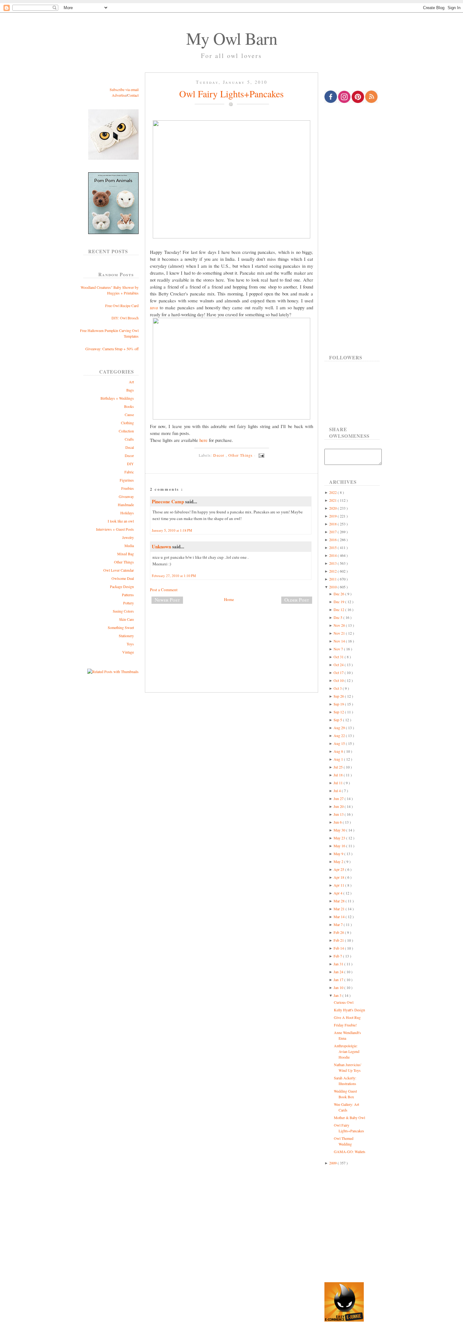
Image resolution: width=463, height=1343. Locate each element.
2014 (333, 555)
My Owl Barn (231, 38)
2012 (333, 571)
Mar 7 (339, 924)
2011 (333, 578)
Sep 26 (339, 696)
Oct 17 (339, 672)
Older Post (296, 600)
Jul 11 (339, 782)
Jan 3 (338, 995)
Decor (129, 455)
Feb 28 (339, 932)
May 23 (340, 837)
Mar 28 (340, 900)
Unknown (162, 546)
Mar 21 (340, 908)
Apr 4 (338, 892)
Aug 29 (340, 727)
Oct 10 (339, 680)
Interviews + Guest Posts (115, 529)
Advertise (119, 95)
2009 (333, 1162)
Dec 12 (339, 609)
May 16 (340, 845)
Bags (130, 389)
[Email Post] (260, 455)
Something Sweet (121, 627)
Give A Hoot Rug (347, 1017)
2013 (333, 563)
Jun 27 (339, 798)
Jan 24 (339, 971)
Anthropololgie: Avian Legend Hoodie (346, 1051)
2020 (333, 508)
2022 (333, 492)
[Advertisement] (231, 629)
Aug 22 (340, 735)
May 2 (339, 861)
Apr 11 (339, 885)
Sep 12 (339, 711)
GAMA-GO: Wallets (349, 1151)
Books (129, 406)
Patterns (128, 594)
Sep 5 (338, 719)
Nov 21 (340, 633)
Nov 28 (340, 625)
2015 (333, 547)
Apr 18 (339, 877)
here (203, 440)
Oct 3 (338, 688)
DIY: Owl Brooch (125, 317)
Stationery (126, 635)
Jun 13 (339, 814)
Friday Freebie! (345, 1024)
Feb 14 (339, 948)
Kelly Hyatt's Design (349, 1009)
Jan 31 (339, 963)
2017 (333, 531)
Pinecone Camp (168, 501)
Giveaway (126, 496)
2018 (333, 523)
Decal (129, 447)
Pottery (128, 602)
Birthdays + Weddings (117, 398)
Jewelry (128, 537)
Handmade (126, 504)
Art (131, 381)
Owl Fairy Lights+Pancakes (231, 93)
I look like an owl (121, 520)
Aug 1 (339, 759)
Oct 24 (339, 664)
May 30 (340, 829)
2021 (333, 500)
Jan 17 (339, 979)
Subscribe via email (124, 89)
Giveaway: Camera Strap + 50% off (112, 348)
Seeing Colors (123, 611)
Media (129, 545)
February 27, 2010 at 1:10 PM (174, 575)
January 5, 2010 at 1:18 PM (172, 530)
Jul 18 (339, 774)
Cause (129, 414)
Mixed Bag (125, 553)
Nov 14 (340, 640)
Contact (133, 95)
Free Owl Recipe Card (122, 305)
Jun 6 (338, 822)
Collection (126, 430)
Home (229, 599)
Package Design (122, 586)
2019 (333, 515)
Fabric (129, 471)
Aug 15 (340, 743)
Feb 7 (338, 955)
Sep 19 (339, 703)
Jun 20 (339, 806)
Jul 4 (338, 790)
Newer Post (167, 600)
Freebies (127, 488)
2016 (333, 539)
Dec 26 (339, 593)
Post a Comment (164, 589)
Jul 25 (339, 766)
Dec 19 (339, 601)
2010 (333, 586)
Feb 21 (339, 940)
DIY (130, 463)
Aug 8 (339, 751)
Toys (130, 643)
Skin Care (126, 619)
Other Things (124, 561)
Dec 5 (338, 617)
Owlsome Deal (122, 578)
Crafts (129, 439)
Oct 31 (339, 656)
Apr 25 (339, 869)
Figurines (127, 480)
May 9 (339, 853)
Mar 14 (340, 916)
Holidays (127, 512)
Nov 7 (339, 648)
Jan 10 (339, 987)
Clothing (127, 422)
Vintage (128, 651)
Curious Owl (343, 1002)
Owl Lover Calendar (118, 570)
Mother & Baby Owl (349, 1117)
